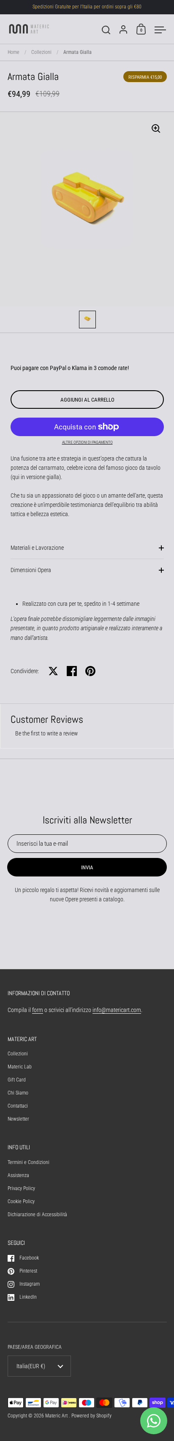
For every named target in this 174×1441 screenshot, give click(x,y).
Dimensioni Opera (31, 570)
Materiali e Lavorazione (37, 547)
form (37, 1010)
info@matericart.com (116, 1010)
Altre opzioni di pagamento (87, 442)
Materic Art (57, 1416)
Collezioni (41, 52)
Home (13, 52)
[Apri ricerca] (106, 30)
